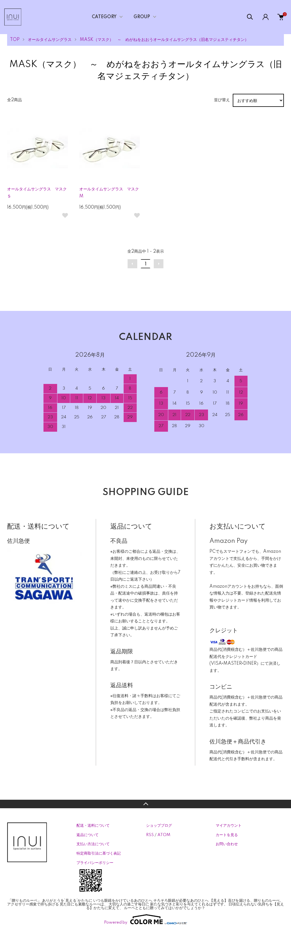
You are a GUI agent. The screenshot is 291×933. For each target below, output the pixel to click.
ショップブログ (159, 826)
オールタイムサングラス (50, 40)
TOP (15, 40)
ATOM (163, 835)
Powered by (115, 922)
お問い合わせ (227, 844)
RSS (150, 835)
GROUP (142, 17)
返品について (87, 835)
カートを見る (227, 835)
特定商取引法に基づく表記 (98, 853)
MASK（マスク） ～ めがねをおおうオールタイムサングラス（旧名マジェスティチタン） (164, 40)
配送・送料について (93, 826)
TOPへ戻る (145, 804)
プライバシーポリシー (94, 863)
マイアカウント (229, 826)
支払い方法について (93, 844)
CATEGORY (104, 17)
